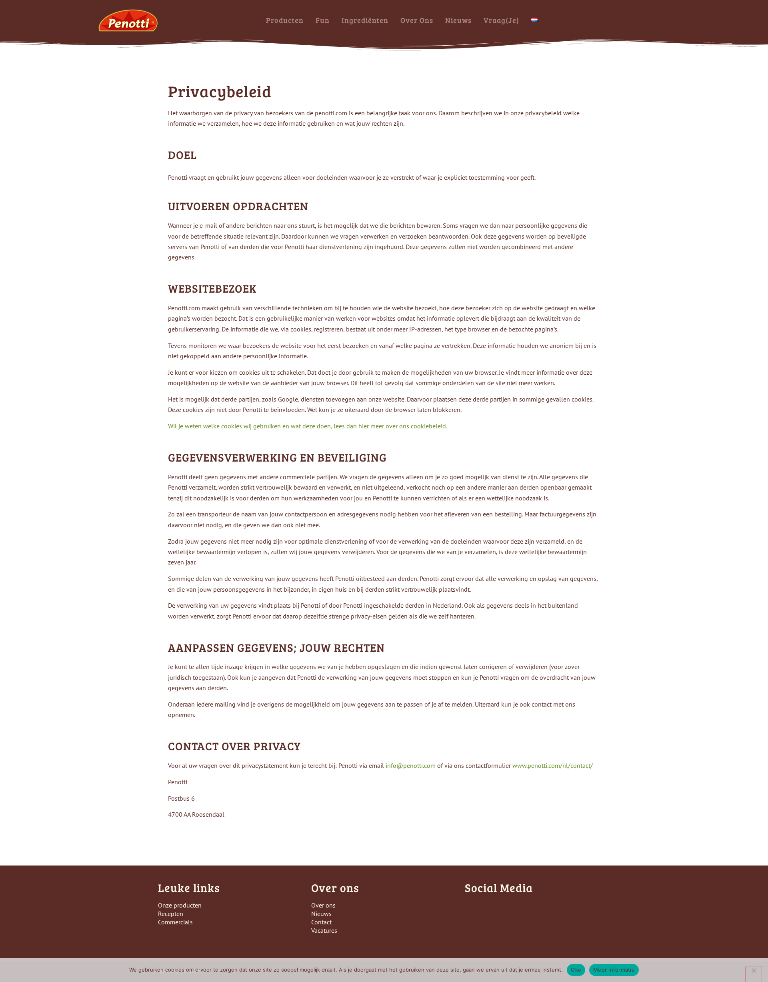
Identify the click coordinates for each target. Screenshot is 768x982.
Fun (323, 20)
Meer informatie (614, 969)
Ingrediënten (365, 20)
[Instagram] (495, 910)
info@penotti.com (411, 765)
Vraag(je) (501, 20)
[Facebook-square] (473, 910)
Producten (285, 20)
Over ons (416, 20)
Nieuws (458, 20)
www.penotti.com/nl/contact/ (552, 765)
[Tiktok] (517, 910)
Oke (576, 969)
